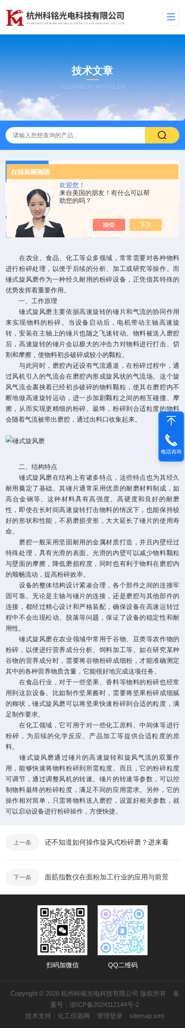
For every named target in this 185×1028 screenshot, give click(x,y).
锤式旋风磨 (22, 279)
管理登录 (110, 1015)
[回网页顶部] (171, 420)
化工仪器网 (74, 1015)
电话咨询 (171, 452)
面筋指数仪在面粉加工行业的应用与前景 (107, 877)
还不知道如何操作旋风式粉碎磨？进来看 (107, 842)
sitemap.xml (147, 1015)
